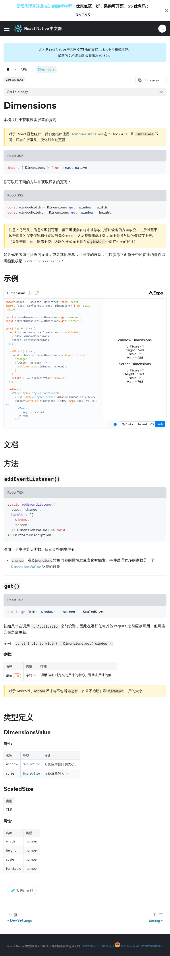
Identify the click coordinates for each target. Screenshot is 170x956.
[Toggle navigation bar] (7, 28)
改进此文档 (24, 890)
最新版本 (92, 55)
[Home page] (8, 69)
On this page (18, 91)
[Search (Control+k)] (162, 28)
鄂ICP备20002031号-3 (98, 946)
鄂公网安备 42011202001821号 (142, 946)
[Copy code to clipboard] (161, 167)
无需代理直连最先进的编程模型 (44, 6)
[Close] (166, 10)
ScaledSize (31, 764)
